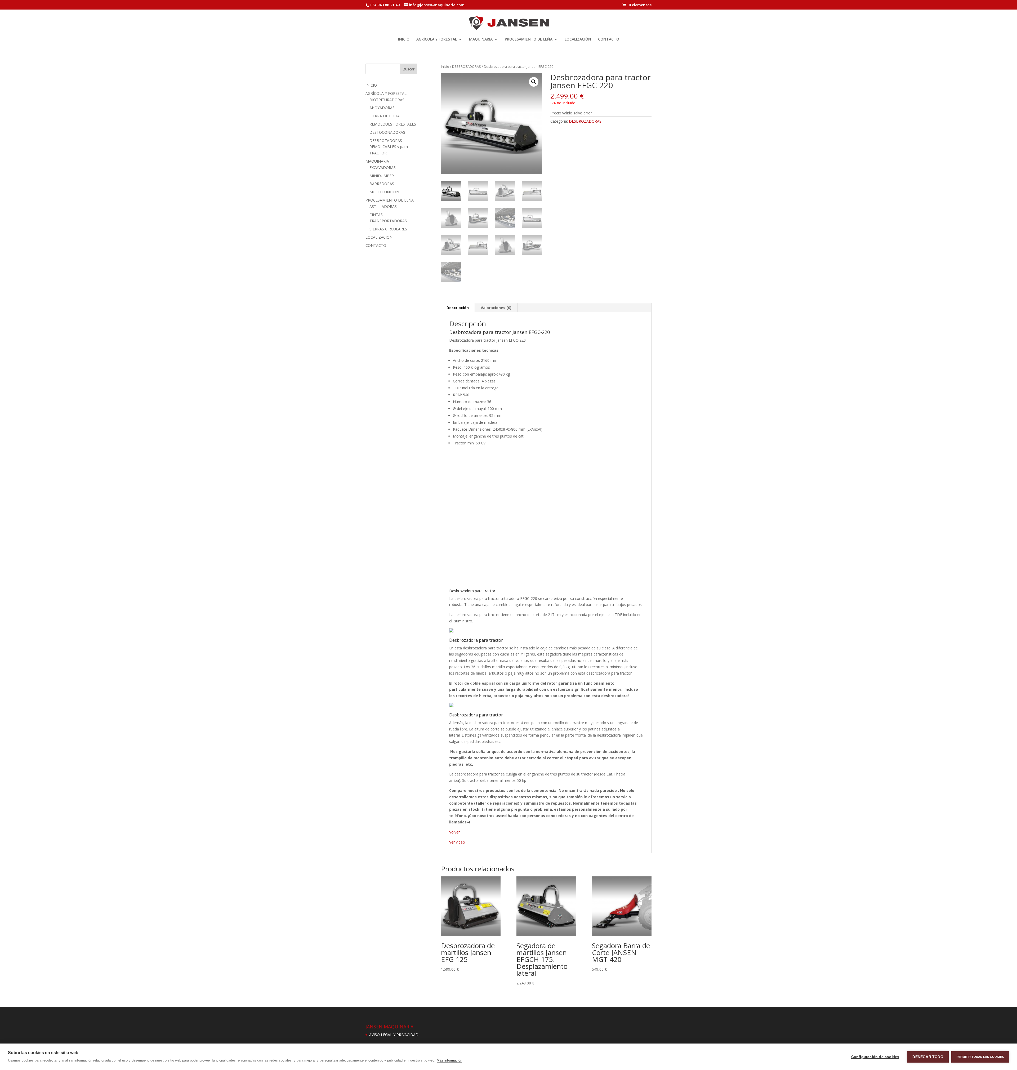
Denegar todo (927, 1057)
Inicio (445, 66)
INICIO (403, 39)
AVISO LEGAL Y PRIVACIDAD (393, 1034)
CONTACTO (608, 39)
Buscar (408, 69)
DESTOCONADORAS (387, 132)
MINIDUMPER (381, 175)
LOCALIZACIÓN (578, 39)
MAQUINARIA (481, 39)
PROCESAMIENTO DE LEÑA (528, 39)
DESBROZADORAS (466, 66)
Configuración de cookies (875, 1057)
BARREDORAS (381, 183)
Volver (454, 832)
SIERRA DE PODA (384, 115)
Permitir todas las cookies (980, 1056)
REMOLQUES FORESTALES (392, 124)
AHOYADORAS (382, 107)
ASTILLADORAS (383, 206)
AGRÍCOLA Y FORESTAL (436, 39)
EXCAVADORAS (382, 167)
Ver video (457, 842)
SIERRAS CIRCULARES (388, 228)
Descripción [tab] (458, 307)
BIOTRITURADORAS (386, 99)
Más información (449, 1060)
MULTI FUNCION (384, 191)
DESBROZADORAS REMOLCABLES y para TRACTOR (388, 147)
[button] (533, 82)
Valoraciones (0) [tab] (496, 307)
